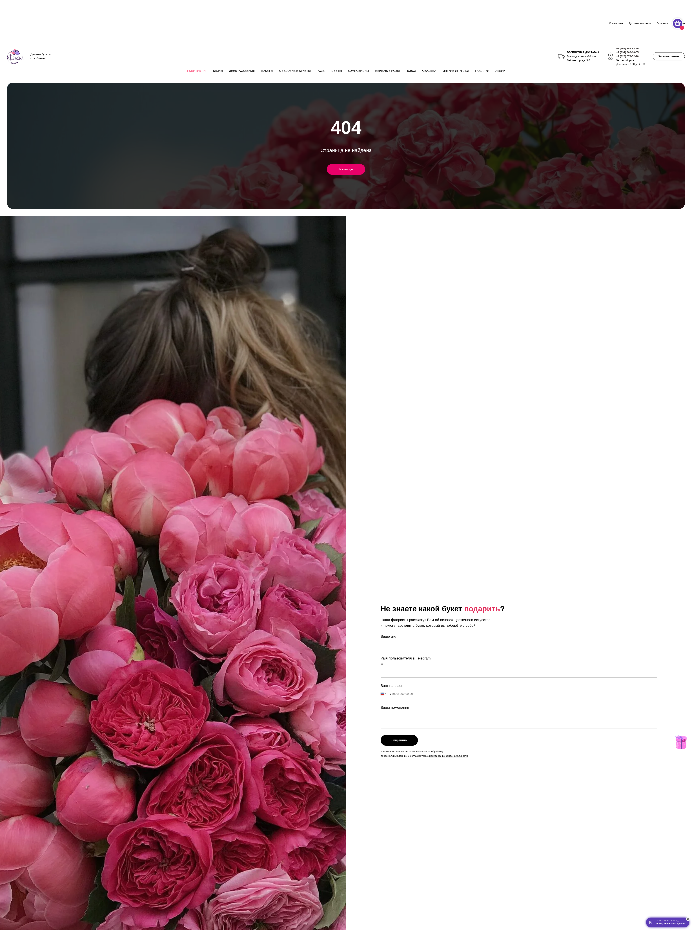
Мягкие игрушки (455, 70)
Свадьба (429, 70)
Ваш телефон (392, 686)
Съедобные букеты (295, 70)
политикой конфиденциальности (448, 755)
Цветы (336, 70)
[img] (681, 742)
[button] (669, 56)
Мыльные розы (387, 70)
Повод (411, 70)
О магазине (616, 23)
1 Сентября (196, 70)
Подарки (482, 70)
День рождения (242, 70)
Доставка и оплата (640, 23)
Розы (321, 70)
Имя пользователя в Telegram (406, 658)
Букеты (267, 70)
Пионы (217, 70)
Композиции (358, 70)
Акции (500, 70)
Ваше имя (389, 636)
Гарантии (662, 23)
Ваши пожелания (395, 707)
